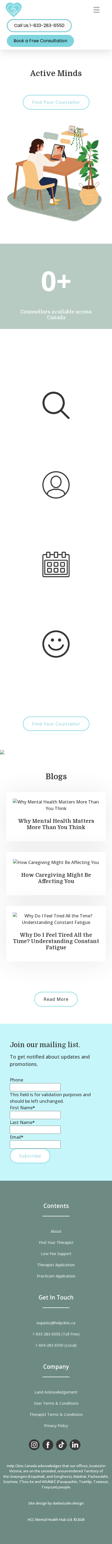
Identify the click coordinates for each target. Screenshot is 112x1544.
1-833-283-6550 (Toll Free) (56, 1334)
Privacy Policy (56, 1426)
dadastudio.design (68, 1503)
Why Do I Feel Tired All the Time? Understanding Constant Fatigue (56, 941)
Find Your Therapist (56, 1242)
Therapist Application (56, 1265)
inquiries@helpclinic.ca (56, 1323)
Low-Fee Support (56, 1254)
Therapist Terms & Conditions (56, 1414)
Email (16, 1137)
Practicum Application (56, 1276)
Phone (16, 1080)
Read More (56, 999)
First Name (22, 1108)
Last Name (22, 1122)
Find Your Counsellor (56, 102)
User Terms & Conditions (56, 1403)
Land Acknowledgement (56, 1392)
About (56, 1231)
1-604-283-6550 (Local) (56, 1345)
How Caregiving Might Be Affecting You (56, 878)
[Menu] (96, 9)
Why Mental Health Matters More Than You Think (56, 824)
